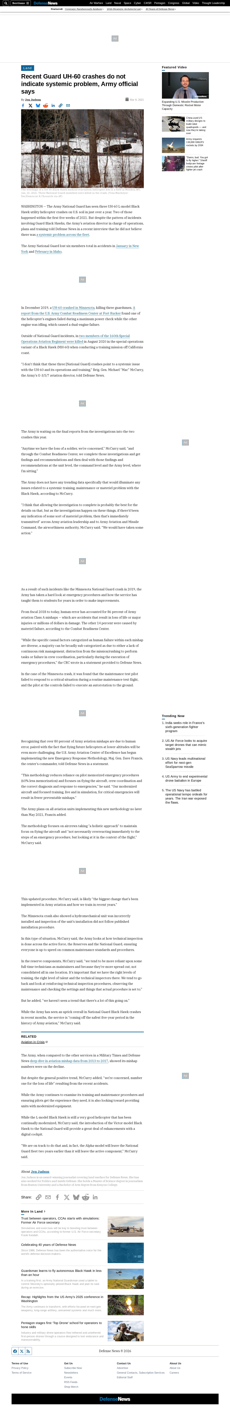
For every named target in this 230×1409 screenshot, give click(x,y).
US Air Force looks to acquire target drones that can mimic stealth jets (186, 745)
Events (68, 1377)
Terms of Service (21, 1372)
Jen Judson (33, 99)
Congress (173, 3)
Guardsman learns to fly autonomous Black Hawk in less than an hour (61, 1273)
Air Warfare (96, 3)
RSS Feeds (70, 1382)
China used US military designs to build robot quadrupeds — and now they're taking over (196, 125)
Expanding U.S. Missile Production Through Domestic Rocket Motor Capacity (183, 105)
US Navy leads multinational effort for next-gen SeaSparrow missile (185, 762)
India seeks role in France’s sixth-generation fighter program (184, 727)
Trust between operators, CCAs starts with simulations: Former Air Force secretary (60, 1220)
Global (186, 3)
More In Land (32, 1211)
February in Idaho (48, 251)
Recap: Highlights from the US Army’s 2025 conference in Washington (62, 1299)
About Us (175, 1367)
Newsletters (71, 1372)
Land (108, 3)
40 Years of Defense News (160, 9)
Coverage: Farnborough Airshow (83, 9)
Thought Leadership (213, 3)
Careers (174, 1372)
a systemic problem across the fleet (62, 234)
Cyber (137, 3)
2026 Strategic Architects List (124, 9)
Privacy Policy (20, 1367)
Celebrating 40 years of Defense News (48, 1244)
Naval (117, 3)
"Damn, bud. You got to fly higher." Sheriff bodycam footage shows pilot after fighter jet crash (197, 163)
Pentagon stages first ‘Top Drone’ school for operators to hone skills (61, 1325)
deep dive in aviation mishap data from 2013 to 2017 (69, 1061)
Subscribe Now (73, 1367)
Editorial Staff (125, 1377)
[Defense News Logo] (45, 3)
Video (195, 3)
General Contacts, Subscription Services (141, 1372)
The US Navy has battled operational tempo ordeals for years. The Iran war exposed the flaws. (186, 796)
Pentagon (159, 3)
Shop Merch (71, 1386)
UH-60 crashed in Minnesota (73, 308)
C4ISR (147, 3)
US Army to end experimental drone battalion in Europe (186, 778)
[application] (185, 85)
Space (127, 3)
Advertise (122, 1367)
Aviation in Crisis (33, 1042)
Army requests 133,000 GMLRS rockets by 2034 (195, 142)
